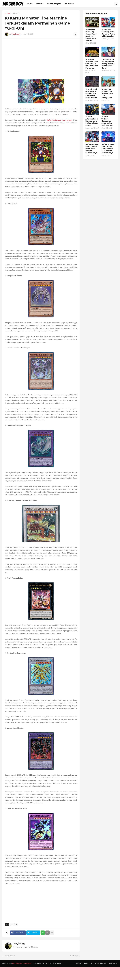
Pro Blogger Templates (21, 963)
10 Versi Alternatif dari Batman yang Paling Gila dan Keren (92, 121)
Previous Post (9, 956)
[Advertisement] (41, 59)
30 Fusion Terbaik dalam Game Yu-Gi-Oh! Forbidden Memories (91, 63)
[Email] (47, 932)
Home (29, 3)
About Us (88, 963)
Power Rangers (54, 3)
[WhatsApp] (43, 932)
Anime (39, 3)
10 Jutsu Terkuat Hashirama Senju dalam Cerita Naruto (107, 121)
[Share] (75, 34)
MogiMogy (19, 943)
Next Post (74, 956)
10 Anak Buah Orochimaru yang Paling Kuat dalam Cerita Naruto (91, 93)
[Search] (116, 4)
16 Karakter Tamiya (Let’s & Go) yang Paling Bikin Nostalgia (108, 33)
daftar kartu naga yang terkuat (59, 120)
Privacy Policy (100, 963)
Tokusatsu (69, 3)
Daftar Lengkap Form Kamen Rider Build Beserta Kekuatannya (92, 148)
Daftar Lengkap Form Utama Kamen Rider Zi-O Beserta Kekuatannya (108, 148)
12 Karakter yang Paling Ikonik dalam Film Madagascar (107, 93)
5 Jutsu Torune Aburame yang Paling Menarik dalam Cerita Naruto (107, 63)
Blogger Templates (53, 963)
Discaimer (113, 963)
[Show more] (52, 932)
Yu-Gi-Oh (15, 13)
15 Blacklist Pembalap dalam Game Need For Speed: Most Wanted (91, 35)
